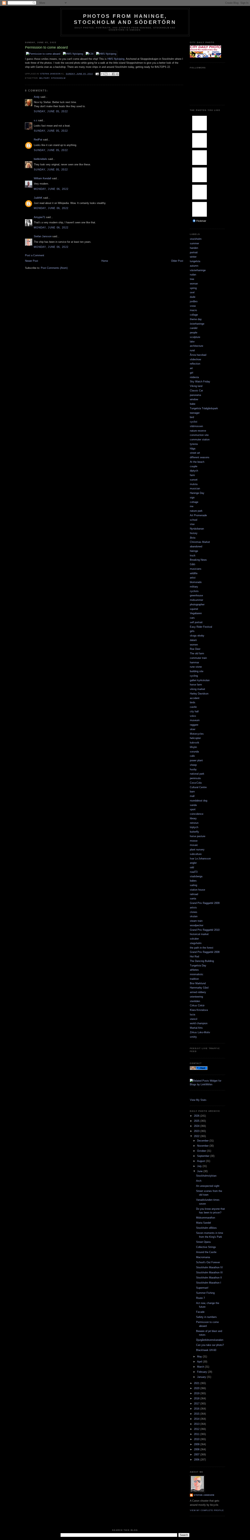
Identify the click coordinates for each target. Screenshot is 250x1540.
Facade (200, 1311)
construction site (199, 435)
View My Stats (198, 1099)
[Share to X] (110, 74)
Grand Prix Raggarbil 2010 (205, 929)
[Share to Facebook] (113, 74)
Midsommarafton (205, 1217)
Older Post (177, 260)
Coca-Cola (196, 782)
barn (192, 791)
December (203, 1140)
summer (194, 243)
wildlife (193, 573)
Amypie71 (39, 217)
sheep (193, 764)
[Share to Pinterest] (117, 74)
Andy (37, 96)
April (200, 1361)
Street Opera (203, 1241)
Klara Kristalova (199, 1010)
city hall (194, 711)
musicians (195, 568)
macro (193, 310)
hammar (194, 662)
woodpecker (196, 925)
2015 (197, 1413)
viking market (197, 689)
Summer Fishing (205, 1292)
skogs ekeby (197, 635)
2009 (197, 1444)
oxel (192, 292)
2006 (197, 1459)
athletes (194, 969)
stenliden (195, 1001)
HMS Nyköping (115, 58)
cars (192, 617)
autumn (194, 265)
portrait (194, 252)
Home (104, 260)
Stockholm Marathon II (209, 1277)
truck (193, 555)
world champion (198, 1023)
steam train (196, 920)
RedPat (38, 139)
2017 (197, 1403)
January (202, 1376)
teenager (195, 412)
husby (193, 769)
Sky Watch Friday (200, 381)
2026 (197, 1115)
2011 (197, 1434)
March (201, 1366)
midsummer (196, 599)
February (202, 1371)
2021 (197, 1383)
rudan (193, 274)
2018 (197, 1398)
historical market (199, 934)
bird (192, 417)
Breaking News (198, 559)
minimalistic (196, 974)
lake (192, 341)
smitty (193, 1036)
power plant (196, 760)
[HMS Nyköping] (73, 53)
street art (195, 452)
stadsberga (196, 876)
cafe (192, 755)
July (200, 1166)
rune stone (196, 666)
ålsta (192, 537)
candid (193, 328)
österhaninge (197, 323)
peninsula (195, 778)
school (193, 519)
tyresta (194, 444)
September (203, 1155)
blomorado (196, 582)
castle (193, 706)
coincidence (196, 813)
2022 (197, 1136)
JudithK (38, 197)
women (194, 644)
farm (192, 475)
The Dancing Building (202, 961)
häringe (194, 551)
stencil (193, 1019)
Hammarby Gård (199, 987)
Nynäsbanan (197, 528)
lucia (192, 1014)
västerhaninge (198, 270)
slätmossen (196, 426)
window (194, 399)
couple (193, 466)
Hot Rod (194, 956)
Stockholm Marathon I (208, 1282)
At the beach (197, 461)
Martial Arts (196, 1027)
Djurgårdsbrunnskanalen (209, 1339)
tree (192, 279)
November (203, 1145)
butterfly (194, 831)
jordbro (193, 301)
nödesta (194, 377)
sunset (193, 479)
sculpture (195, 337)
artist (193, 577)
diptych (194, 470)
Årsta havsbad (198, 354)
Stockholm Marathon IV (209, 1267)
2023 (197, 1131)
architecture (196, 345)
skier (192, 729)
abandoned (196, 546)
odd (192, 867)
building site (196, 671)
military (44, 78)
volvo (193, 715)
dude (192, 296)
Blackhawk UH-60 (206, 1350)
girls (192, 631)
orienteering (196, 996)
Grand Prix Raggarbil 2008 (205, 952)
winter (193, 256)
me (191, 506)
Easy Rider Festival (201, 626)
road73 (193, 871)
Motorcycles (197, 733)
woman (194, 283)
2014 (197, 1418)
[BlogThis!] (106, 74)
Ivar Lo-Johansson (200, 858)
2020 (197, 1388)
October (202, 1150)
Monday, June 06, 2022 (51, 188)
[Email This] (102, 74)
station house (197, 889)
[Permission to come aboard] (43, 53)
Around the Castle (206, 1252)
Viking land (196, 386)
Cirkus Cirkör (197, 1005)
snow (193, 305)
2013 (197, 1423)
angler (193, 862)
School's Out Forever (208, 1262)
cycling (194, 675)
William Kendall (42, 178)
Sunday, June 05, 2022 (51, 111)
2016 (197, 1408)
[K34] (89, 53)
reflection (195, 363)
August (201, 1161)
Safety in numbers (206, 1316)
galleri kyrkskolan (200, 680)
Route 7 (200, 1297)
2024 (197, 1125)
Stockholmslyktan (206, 1175)
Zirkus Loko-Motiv (200, 1032)
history (193, 533)
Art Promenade (198, 515)
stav (192, 524)
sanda (193, 805)
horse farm (196, 684)
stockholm (58, 78)
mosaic (194, 845)
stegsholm (196, 943)
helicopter (195, 738)
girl (191, 372)
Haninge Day (197, 493)
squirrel (194, 608)
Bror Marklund (198, 983)
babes (193, 880)
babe (192, 403)
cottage (194, 502)
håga (192, 448)
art (191, 368)
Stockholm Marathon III (209, 1272)
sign (192, 497)
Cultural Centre (198, 787)
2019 (197, 1393)
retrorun (194, 822)
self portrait (196, 622)
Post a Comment (34, 255)
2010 (197, 1439)
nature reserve (198, 430)
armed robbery (198, 992)
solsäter (194, 938)
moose (193, 840)
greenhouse (196, 595)
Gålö (192, 564)
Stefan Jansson (43, 236)
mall (192, 796)
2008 (197, 1449)
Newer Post (31, 260)
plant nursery (197, 849)
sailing (193, 885)
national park (197, 773)
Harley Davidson (199, 693)
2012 (197, 1429)
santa (193, 898)
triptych (194, 827)
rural (192, 350)
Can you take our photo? (210, 1345)
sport (193, 809)
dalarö (193, 640)
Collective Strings (206, 1247)
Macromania (203, 1257)
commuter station (200, 439)
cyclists (194, 591)
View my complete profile (207, 1510)
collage (194, 314)
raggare (194, 724)
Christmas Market (200, 541)
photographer (197, 604)
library (193, 818)
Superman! (202, 1287)
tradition (194, 978)
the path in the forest (201, 947)
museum (195, 720)
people (193, 332)
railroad (194, 894)
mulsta (193, 484)
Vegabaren (196, 613)
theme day (196, 319)
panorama (195, 395)
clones (193, 912)
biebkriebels (40, 159)
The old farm (197, 653)
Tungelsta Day (198, 965)
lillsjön (193, 747)
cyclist (193, 421)
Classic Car (196, 390)
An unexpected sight (207, 1185)
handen (194, 247)
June (200, 1171)
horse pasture (197, 836)
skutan (193, 916)
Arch (198, 1180)
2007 (197, 1454)
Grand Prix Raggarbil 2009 (205, 903)
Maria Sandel (203, 1222)
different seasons (199, 457)
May (200, 1356)
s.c (35, 120)
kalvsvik (194, 742)
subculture (196, 854)
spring (193, 288)
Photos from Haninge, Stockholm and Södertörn (125, 19)
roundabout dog (198, 800)
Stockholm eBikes (206, 1227)
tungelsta (195, 261)
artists (193, 907)
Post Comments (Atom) (54, 267)
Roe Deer (195, 648)
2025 (197, 1120)
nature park (196, 510)
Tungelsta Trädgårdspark (204, 408)
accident (194, 698)
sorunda (194, 751)
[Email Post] (97, 74)
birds (192, 702)
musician (195, 488)
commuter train (198, 657)
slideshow (195, 359)
